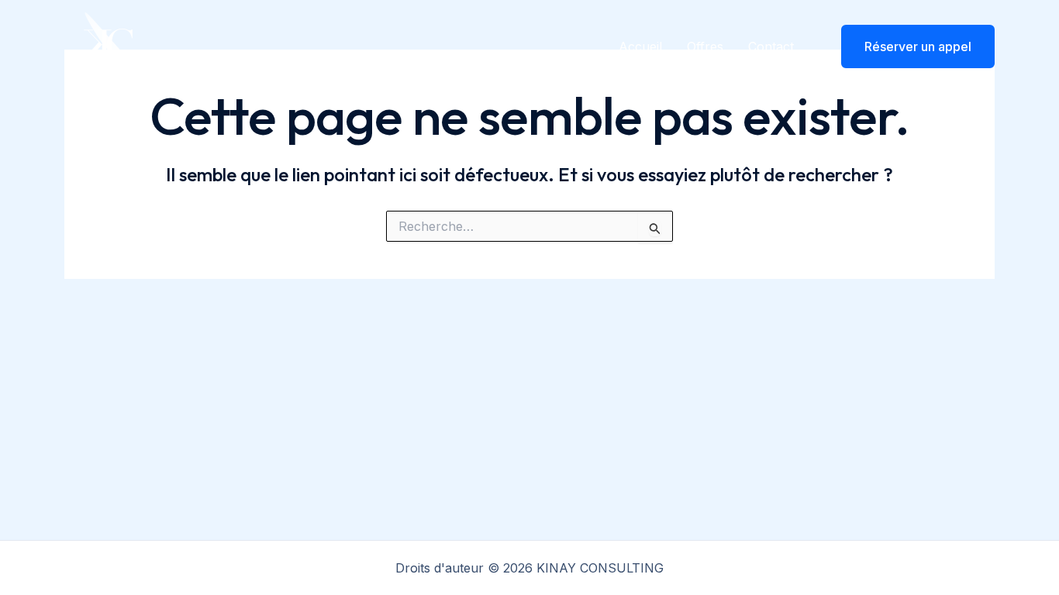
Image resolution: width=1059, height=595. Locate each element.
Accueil (640, 46)
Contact (771, 46)
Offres (705, 46)
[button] (908, 46)
